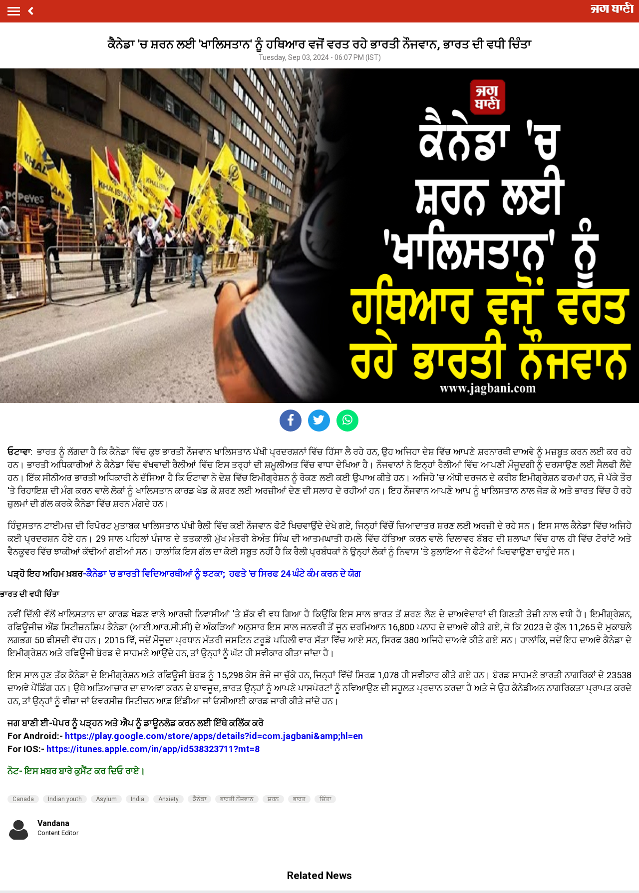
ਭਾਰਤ (299, 799)
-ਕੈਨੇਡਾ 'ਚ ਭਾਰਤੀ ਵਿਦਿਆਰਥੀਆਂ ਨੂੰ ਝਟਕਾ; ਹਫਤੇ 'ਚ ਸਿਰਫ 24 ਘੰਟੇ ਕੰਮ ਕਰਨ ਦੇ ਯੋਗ (222, 573)
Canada (23, 799)
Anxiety (168, 799)
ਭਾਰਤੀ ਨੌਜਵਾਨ (237, 799)
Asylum (106, 799)
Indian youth (65, 799)
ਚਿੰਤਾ (325, 799)
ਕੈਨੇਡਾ (199, 799)
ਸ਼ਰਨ (273, 799)
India (137, 799)
